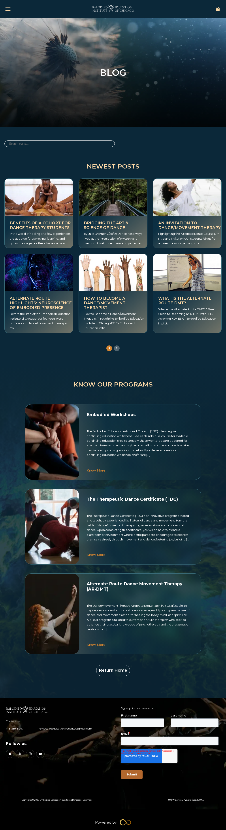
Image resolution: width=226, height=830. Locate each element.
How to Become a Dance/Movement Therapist (104, 303)
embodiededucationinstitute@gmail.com (66, 728)
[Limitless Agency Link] (113, 822)
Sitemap (87, 800)
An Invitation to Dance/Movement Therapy (189, 225)
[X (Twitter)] (20, 754)
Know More (96, 470)
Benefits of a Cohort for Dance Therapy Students (40, 225)
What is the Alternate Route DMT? (184, 300)
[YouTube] (40, 754)
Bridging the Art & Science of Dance (106, 225)
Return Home (113, 670)
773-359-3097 (15, 728)
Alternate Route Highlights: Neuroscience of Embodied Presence (41, 303)
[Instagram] (30, 754)
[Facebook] (10, 754)
